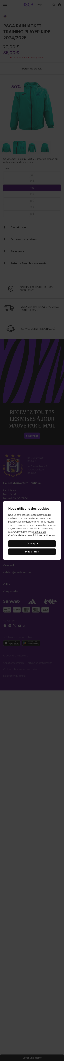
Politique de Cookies (44, 535)
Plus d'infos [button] (32, 551)
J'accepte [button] (32, 543)
